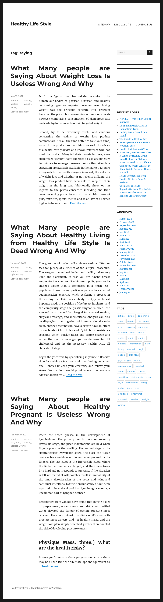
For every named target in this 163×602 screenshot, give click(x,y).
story (148, 377)
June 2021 (124, 275)
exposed (122, 332)
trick (129, 388)
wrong (14, 107)
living (28, 267)
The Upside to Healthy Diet (133, 139)
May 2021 (124, 279)
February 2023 (127, 222)
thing (144, 382)
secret (121, 371)
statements (137, 377)
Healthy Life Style (31, 24)
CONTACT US (144, 24)
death (121, 321)
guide (121, 338)
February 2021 (127, 289)
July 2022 (124, 232)
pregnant (15, 442)
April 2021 (125, 282)
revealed (139, 366)
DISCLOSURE (122, 24)
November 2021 (127, 259)
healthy (14, 267)
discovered (143, 321)
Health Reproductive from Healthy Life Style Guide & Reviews (133, 179)
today (121, 388)
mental (131, 349)
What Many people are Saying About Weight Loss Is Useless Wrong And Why (60, 76)
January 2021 (126, 292)
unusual (122, 399)
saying (28, 100)
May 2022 (124, 239)
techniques (132, 382)
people (14, 100)
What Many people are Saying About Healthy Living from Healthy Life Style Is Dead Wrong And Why (60, 239)
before (131, 316)
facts (132, 332)
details (131, 321)
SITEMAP (104, 24)
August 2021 (126, 269)
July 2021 (124, 272)
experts (131, 327)
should (131, 371)
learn (147, 343)
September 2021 (128, 265)
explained (143, 327)
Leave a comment (20, 111)
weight (27, 104)
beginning (143, 316)
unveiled (134, 399)
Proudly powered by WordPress (47, 588)
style (13, 274)
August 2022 (126, 229)
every (121, 327)
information (135, 343)
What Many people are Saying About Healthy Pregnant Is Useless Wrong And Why (60, 410)
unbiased (123, 393)
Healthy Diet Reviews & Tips (134, 149)
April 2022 (125, 242)
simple (141, 371)
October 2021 (126, 262)
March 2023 (126, 218)
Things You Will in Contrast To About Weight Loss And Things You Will (135, 169)
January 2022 (126, 252)
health (131, 338)
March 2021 (125, 285)
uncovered (136, 393)
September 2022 (128, 225)
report (137, 360)
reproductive (124, 366)
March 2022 (126, 245)
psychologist (124, 360)
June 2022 (125, 235)
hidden (122, 343)
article (121, 316)
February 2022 (127, 249)
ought (141, 349)
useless (14, 104)
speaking (123, 377)
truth (137, 388)
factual (141, 332)
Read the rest (78, 203)
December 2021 (127, 255)
